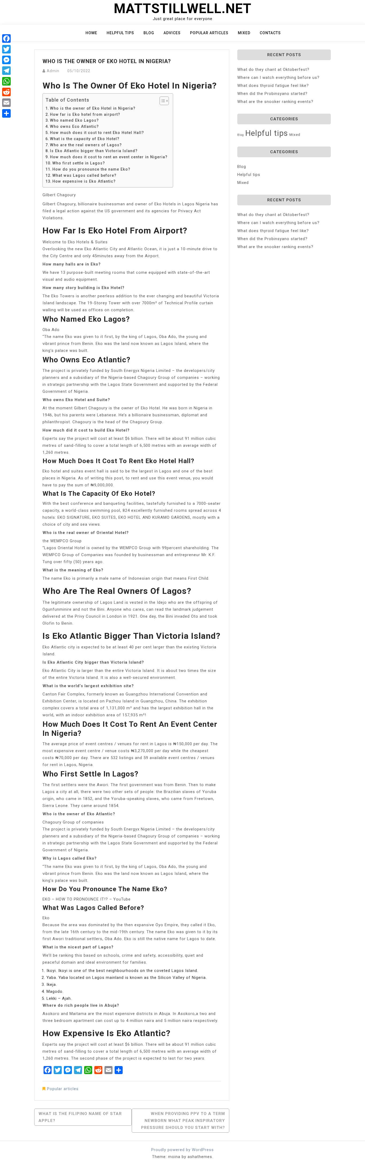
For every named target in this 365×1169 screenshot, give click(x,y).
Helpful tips (120, 33)
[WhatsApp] (6, 81)
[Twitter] (6, 49)
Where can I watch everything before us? (278, 77)
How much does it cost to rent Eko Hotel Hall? (97, 132)
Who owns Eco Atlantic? (74, 126)
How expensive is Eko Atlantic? (84, 181)
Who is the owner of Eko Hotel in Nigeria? (92, 108)
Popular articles (209, 33)
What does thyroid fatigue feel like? (273, 85)
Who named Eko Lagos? (74, 120)
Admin (53, 71)
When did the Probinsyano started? (272, 93)
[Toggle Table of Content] (162, 100)
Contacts (270, 33)
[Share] (6, 113)
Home (91, 33)
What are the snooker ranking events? (275, 101)
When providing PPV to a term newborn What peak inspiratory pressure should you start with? (183, 1120)
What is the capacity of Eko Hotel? (84, 139)
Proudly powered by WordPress (182, 1149)
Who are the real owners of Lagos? (86, 145)
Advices (172, 33)
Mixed (244, 33)
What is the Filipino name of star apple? (80, 1117)
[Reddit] (6, 92)
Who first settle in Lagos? (78, 163)
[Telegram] (6, 70)
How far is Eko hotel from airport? (85, 114)
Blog (148, 33)
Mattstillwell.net (182, 8)
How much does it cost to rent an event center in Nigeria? (109, 157)
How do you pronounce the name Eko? (91, 169)
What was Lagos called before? (84, 175)
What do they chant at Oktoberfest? (273, 69)
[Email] (6, 102)
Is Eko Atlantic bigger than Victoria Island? (94, 151)
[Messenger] (6, 60)
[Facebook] (6, 38)
